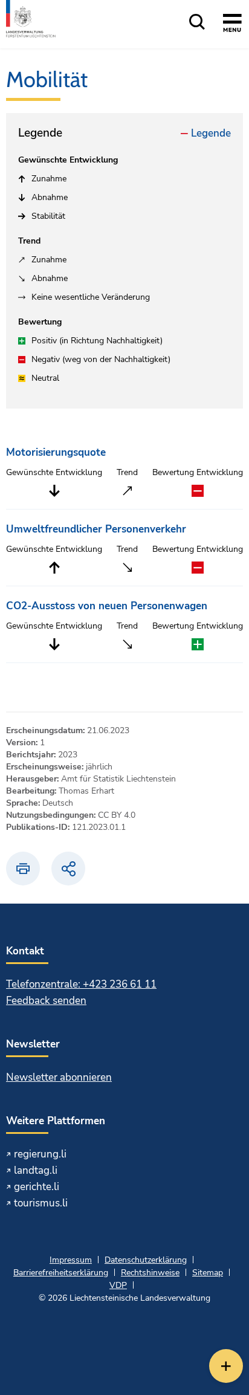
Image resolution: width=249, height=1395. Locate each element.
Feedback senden (46, 1001)
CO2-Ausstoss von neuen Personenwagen (106, 606)
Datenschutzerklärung (146, 1260)
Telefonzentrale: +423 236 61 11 (81, 984)
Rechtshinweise (150, 1272)
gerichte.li (36, 1187)
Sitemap (207, 1272)
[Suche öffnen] (197, 22)
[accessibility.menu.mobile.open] (232, 24)
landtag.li (35, 1170)
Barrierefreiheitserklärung (60, 1272)
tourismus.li (41, 1203)
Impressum (71, 1260)
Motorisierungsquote (56, 452)
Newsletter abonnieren (59, 1077)
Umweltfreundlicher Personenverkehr (96, 529)
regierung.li (40, 1154)
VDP (118, 1285)
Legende (211, 133)
